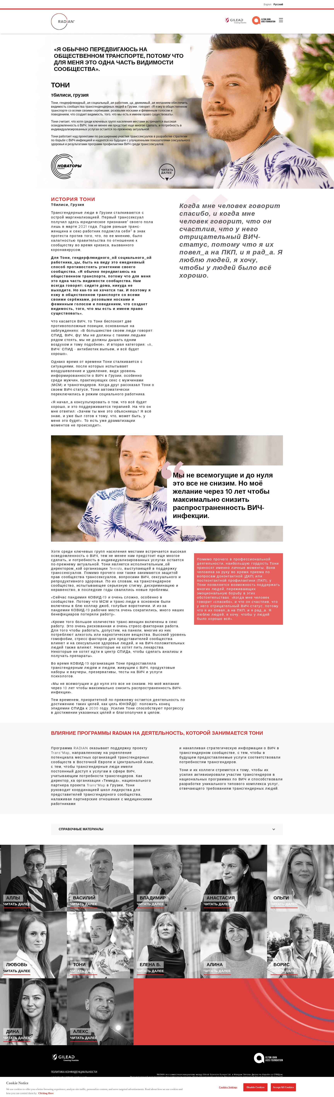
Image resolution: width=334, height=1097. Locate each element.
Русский (278, 4)
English (267, 4)
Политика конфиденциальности (74, 1072)
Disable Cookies (255, 1087)
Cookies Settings (228, 1087)
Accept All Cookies (283, 1087)
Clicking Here (46, 1093)
